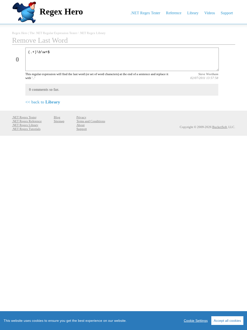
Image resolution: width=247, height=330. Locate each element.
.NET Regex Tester (145, 13)
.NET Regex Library (92, 33)
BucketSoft (219, 127)
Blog (57, 117)
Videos (209, 13)
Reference (173, 13)
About (80, 125)
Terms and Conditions (90, 121)
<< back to (42, 102)
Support (227, 13)
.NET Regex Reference (27, 121)
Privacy (81, 117)
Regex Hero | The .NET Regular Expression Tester (44, 33)
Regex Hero (61, 11)
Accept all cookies (227, 321)
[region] (123, 320)
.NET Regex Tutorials (26, 129)
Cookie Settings (196, 321)
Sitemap (59, 121)
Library (193, 13)
